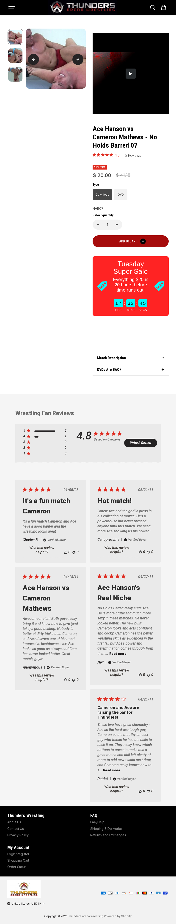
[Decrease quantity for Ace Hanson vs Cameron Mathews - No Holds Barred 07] (98, 224)
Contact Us (15, 829)
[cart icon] (164, 8)
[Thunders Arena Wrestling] (82, 7)
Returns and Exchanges (108, 835)
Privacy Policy (18, 835)
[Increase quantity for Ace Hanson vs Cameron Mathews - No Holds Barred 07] (117, 224)
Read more (117, 654)
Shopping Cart (18, 860)
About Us (14, 822)
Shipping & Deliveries (106, 829)
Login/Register (18, 854)
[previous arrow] (33, 59)
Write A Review (140, 443)
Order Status (16, 867)
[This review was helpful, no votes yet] (65, 552)
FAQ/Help (97, 822)
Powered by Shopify (118, 916)
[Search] (152, 8)
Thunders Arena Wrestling (85, 916)
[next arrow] (77, 59)
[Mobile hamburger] (12, 8)
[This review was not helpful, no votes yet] (73, 552)
